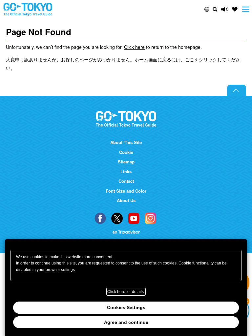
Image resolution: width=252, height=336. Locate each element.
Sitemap (126, 162)
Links (126, 172)
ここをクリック (201, 59)
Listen (225, 9)
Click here (134, 47)
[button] (206, 9)
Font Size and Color (126, 191)
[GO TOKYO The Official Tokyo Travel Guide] (27, 9)
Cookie (126, 152)
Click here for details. (126, 291)
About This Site (126, 142)
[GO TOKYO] (126, 119)
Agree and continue (126, 322)
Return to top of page (236, 90)
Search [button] (215, 9)
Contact (126, 181)
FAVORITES (235, 9)
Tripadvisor (126, 232)
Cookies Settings (126, 307)
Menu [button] (245, 9)
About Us (126, 200)
